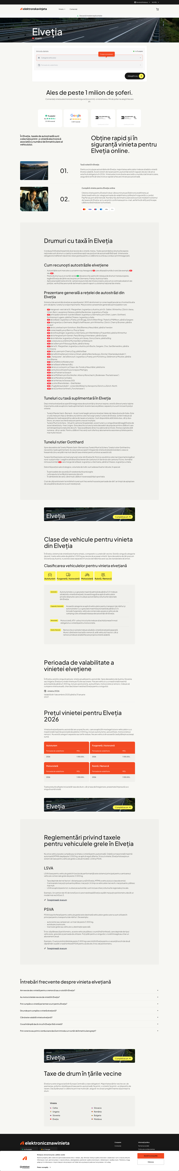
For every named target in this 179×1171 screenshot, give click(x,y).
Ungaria (56, 1111)
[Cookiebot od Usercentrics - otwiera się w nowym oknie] (25, 1167)
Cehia (55, 1108)
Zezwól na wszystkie (151, 1156)
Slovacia (97, 1108)
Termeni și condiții (143, 1146)
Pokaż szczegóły (42, 1167)
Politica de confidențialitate (146, 1149)
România (98, 1111)
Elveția (55, 1119)
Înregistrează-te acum (57, 900)
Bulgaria (97, 1115)
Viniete (61, 9)
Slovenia (56, 1115)
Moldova (98, 1119)
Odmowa (151, 1162)
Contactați (73, 9)
